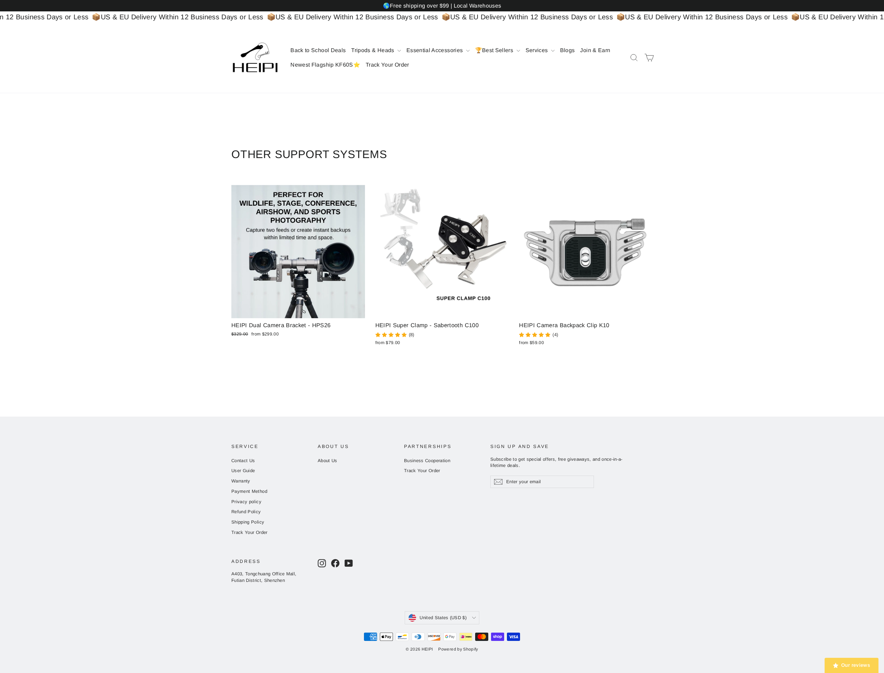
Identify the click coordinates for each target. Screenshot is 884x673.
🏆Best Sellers (495, 50)
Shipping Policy (247, 522)
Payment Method (249, 491)
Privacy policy (246, 501)
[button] (130, 608)
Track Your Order (387, 65)
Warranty (240, 481)
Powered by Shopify (458, 649)
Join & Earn (595, 50)
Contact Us (243, 460)
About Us (327, 460)
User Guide (243, 470)
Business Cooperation (427, 460)
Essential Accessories (435, 50)
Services (537, 50)
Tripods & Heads (373, 50)
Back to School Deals (318, 50)
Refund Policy (246, 511)
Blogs (567, 50)
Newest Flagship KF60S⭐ (325, 65)
